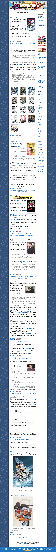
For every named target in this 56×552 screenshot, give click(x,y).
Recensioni (22, 44)
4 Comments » (26, 137)
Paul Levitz (34, 190)
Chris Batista (13, 190)
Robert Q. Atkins (40, 128)
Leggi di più (29, 550)
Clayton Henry (39, 99)
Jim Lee (33, 234)
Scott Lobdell (29, 393)
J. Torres (39, 111)
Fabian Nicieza (26, 43)
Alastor (12, 43)
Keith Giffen (42, 70)
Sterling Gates (26, 341)
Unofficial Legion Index (40, 171)
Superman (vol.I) (40, 86)
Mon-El (42, 74)
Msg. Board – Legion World (41, 165)
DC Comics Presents (24, 233)
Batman (13, 276)
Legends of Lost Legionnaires (41, 155)
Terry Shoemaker (40, 135)
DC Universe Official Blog (40, 144)
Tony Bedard (40, 88)
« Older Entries (12, 13)
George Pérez (43, 67)
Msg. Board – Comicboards (41, 164)
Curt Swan (39, 100)
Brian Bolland (39, 97)
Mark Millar (26, 235)
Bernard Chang (13, 357)
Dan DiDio (13, 536)
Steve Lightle (39, 133)
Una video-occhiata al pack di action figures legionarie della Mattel (42, 18)
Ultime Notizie (22, 137)
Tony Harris (39, 138)
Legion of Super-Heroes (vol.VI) (41, 72)
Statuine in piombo (22, 341)
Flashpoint (23, 340)
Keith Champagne (40, 117)
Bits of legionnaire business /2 (15, 280)
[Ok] (54, 549)
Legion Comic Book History (41, 157)
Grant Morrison (25, 190)
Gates (29, 43)
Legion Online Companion (41, 160)
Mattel (19, 341)
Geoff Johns (39, 108)
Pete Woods (26, 358)
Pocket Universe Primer (40, 167)
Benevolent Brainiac (40, 150)
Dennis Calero (39, 104)
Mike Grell (33, 235)
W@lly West (39, 17)
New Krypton (20, 358)
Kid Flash (34, 340)
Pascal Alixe (39, 124)
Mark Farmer (23, 235)
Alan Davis (13, 233)
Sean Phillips (39, 130)
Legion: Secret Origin (30, 190)
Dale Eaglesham (40, 101)
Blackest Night (41, 58)
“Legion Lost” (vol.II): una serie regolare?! (17, 396)
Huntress (17, 277)
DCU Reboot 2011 (22, 43)
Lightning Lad (39, 74)
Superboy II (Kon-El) (33, 393)
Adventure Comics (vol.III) (40, 56)
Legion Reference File (40, 161)
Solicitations (29, 358)
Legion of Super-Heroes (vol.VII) (29, 277)
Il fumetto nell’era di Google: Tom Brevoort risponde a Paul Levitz (21, 239)
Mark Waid (39, 120)
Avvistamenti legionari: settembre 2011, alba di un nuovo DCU (20, 344)
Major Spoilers (39, 163)
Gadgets (23, 234)
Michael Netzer (30, 235)
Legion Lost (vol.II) (32, 43)
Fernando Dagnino (28, 357)
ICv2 (38, 146)
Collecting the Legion (40, 152)
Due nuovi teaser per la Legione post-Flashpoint (42, 20)
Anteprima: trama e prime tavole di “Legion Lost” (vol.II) (19, 47)
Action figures (13, 340)
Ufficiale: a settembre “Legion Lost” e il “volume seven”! (19, 442)
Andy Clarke (43, 57)
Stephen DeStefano (40, 131)
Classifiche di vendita (16, 276)
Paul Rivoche (39, 125)
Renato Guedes (43, 80)
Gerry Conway (25, 234)
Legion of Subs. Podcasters (41, 158)
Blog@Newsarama (40, 141)
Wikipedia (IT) (39, 172)
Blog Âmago (39, 151)
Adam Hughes (39, 93)
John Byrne (39, 114)
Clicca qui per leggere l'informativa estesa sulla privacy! (28, 544)
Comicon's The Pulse (40, 142)
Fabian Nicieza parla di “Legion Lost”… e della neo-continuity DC (21, 361)
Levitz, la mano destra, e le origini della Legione (18, 140)
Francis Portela (20, 234)
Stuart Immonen (40, 134)
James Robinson (30, 234)
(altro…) (31, 353)
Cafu (16, 357)
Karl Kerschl (31, 536)
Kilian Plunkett (39, 119)
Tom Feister (23, 236)
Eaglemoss (16, 340)
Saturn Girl (39, 81)
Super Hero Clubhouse (40, 169)
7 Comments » (26, 537)
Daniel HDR (39, 102)
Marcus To (34, 277)
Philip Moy (39, 127)
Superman (42, 85)
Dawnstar (19, 43)
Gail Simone (25, 439)
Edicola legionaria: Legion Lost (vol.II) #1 (41, 19)
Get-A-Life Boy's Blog (40, 154)
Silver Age (42, 81)
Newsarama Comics (40, 147)
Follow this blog (41, 25)
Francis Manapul (40, 63)
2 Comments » (26, 44)
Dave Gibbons (39, 103)
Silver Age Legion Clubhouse (41, 168)
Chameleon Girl (15, 43)
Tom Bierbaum (39, 136)
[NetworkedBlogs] (42, 24)
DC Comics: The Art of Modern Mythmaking (24, 276)
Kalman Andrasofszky (40, 116)
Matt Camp (39, 121)
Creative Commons (25, 543)
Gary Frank (42, 66)
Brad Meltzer (39, 96)
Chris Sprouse (20, 233)
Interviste (20, 277)
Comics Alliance (40, 143)
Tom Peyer (39, 137)
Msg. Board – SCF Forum (41, 166)
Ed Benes (39, 105)
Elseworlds (33, 233)
